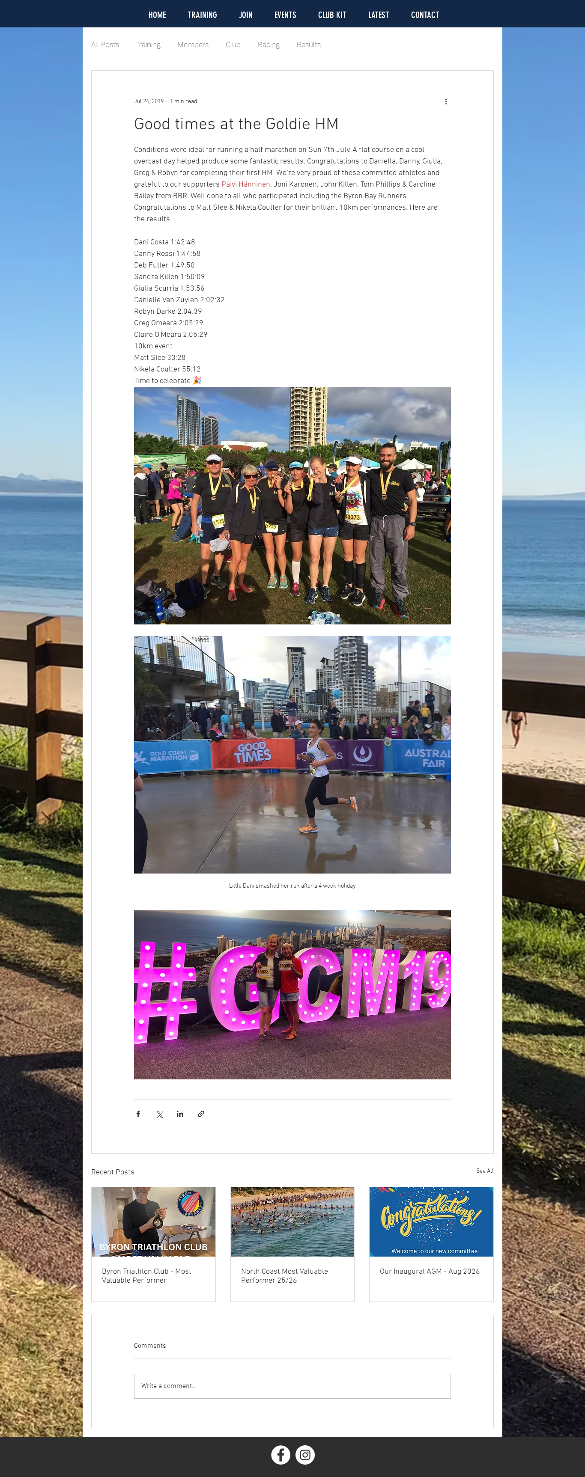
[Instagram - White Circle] (305, 1455)
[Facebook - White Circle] (280, 1455)
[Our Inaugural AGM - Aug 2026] (431, 1222)
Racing (269, 44)
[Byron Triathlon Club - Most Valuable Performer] (153, 1222)
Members (193, 44)
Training (148, 44)
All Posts (105, 44)
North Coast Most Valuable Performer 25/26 (284, 1276)
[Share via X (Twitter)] (159, 1114)
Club (233, 44)
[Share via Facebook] (138, 1114)
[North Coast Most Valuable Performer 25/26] (293, 1222)
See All (485, 1171)
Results (309, 44)
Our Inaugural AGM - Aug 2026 (430, 1271)
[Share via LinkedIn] (180, 1114)
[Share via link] (201, 1114)
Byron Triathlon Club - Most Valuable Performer (146, 1276)
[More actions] (446, 101)
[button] (285, 14)
